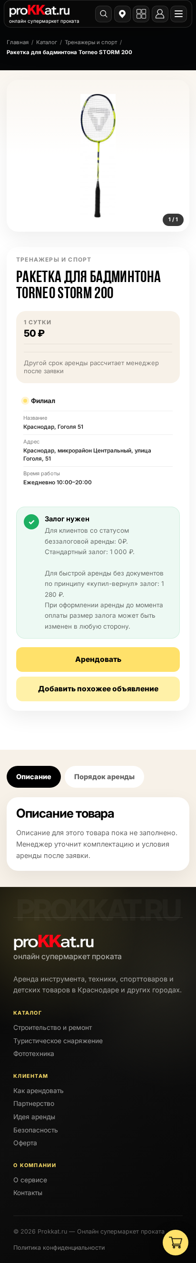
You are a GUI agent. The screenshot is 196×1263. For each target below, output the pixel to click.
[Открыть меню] (178, 14)
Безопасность (35, 1130)
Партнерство (33, 1103)
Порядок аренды (104, 777)
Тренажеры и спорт (91, 42)
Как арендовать (38, 1090)
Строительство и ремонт (52, 1027)
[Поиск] (103, 14)
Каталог (46, 42)
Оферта (25, 1143)
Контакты (27, 1193)
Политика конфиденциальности (59, 1247)
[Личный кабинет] (160, 14)
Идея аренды (34, 1117)
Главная (18, 42)
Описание (33, 777)
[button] (98, 156)
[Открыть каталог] (141, 14)
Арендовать (98, 659)
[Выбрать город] (122, 14)
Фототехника (33, 1053)
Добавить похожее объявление (98, 688)
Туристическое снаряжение (58, 1041)
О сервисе (30, 1180)
